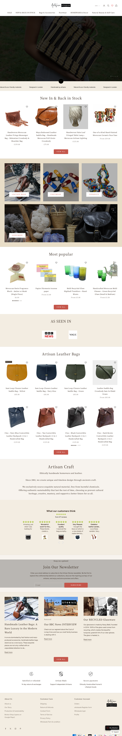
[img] (61, 494)
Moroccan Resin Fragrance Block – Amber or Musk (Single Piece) (17, 271)
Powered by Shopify (58, 719)
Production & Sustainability (14, 691)
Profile (76, 694)
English (28, 719)
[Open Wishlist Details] (112, 6)
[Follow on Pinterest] (20, 708)
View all (61, 131)
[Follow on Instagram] (15, 708)
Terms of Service (46, 694)
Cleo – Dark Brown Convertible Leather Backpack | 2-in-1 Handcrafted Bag (105, 417)
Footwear (63, 12)
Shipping (43, 683)
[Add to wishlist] (27, 86)
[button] (59, 522)
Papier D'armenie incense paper (46, 269)
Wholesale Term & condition (50, 701)
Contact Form (45, 691)
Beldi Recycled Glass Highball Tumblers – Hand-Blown (75, 271)
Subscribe (76, 565)
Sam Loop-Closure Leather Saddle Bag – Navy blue (46, 369)
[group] (61, 30)
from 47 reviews (61, 497)
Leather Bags (19, 174)
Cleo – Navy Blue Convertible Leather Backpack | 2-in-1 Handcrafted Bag (17, 416)
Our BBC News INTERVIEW (60, 604)
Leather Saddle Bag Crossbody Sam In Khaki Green (105, 371)
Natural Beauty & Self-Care (103, 12)
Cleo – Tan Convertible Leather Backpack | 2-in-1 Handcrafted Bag (46, 416)
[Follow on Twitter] (10, 708)
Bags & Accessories (47, 12)
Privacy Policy (45, 698)
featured (47, 599)
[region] (61, 30)
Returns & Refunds (46, 687)
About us (8, 683)
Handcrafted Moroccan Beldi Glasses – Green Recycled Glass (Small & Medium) (105, 271)
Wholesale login (80, 691)
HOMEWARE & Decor (79, 12)
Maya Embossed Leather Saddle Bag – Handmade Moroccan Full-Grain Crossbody (46, 116)
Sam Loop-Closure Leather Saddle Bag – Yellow (17, 369)
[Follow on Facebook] (5, 708)
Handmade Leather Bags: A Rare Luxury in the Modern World (21, 608)
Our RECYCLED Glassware (99, 599)
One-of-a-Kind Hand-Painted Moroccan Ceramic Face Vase (105, 113)
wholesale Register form (83, 687)
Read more (8, 632)
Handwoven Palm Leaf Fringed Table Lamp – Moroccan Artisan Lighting (75, 115)
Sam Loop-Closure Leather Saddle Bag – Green (75, 369)
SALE (9, 12)
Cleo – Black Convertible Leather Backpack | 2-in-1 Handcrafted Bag (75, 416)
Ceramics (94, 174)
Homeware (17, 215)
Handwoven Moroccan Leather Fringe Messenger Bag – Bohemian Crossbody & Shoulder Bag (17, 116)
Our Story (8, 687)
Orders (76, 683)
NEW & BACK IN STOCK (25, 12)
